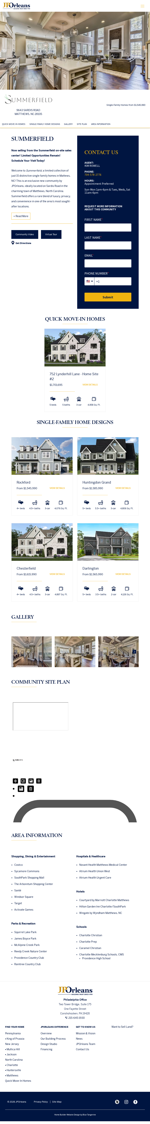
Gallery (68, 124)
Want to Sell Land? (122, 1026)
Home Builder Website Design (67, 1115)
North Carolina (14, 1059)
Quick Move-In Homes (13, 124)
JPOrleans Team (85, 1044)
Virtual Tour (51, 234)
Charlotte (12, 1065)
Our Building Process (53, 1038)
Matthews (12, 1075)
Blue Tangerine (89, 1115)
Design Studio (49, 1044)
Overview (46, 1033)
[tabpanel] (75, 374)
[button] (4, 51)
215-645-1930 (76, 1017)
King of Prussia (15, 1038)
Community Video (25, 234)
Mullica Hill (13, 1049)
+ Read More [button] (20, 216)
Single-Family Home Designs (44, 124)
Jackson (11, 1054)
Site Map (56, 1102)
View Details (90, 384)
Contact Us (82, 1049)
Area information (100, 124)
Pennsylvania (13, 1033)
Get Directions (23, 243)
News (79, 1038)
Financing (46, 1049)
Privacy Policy (41, 1102)
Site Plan (82, 124)
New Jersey (12, 1044)
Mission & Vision (85, 1033)
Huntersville (14, 1070)
